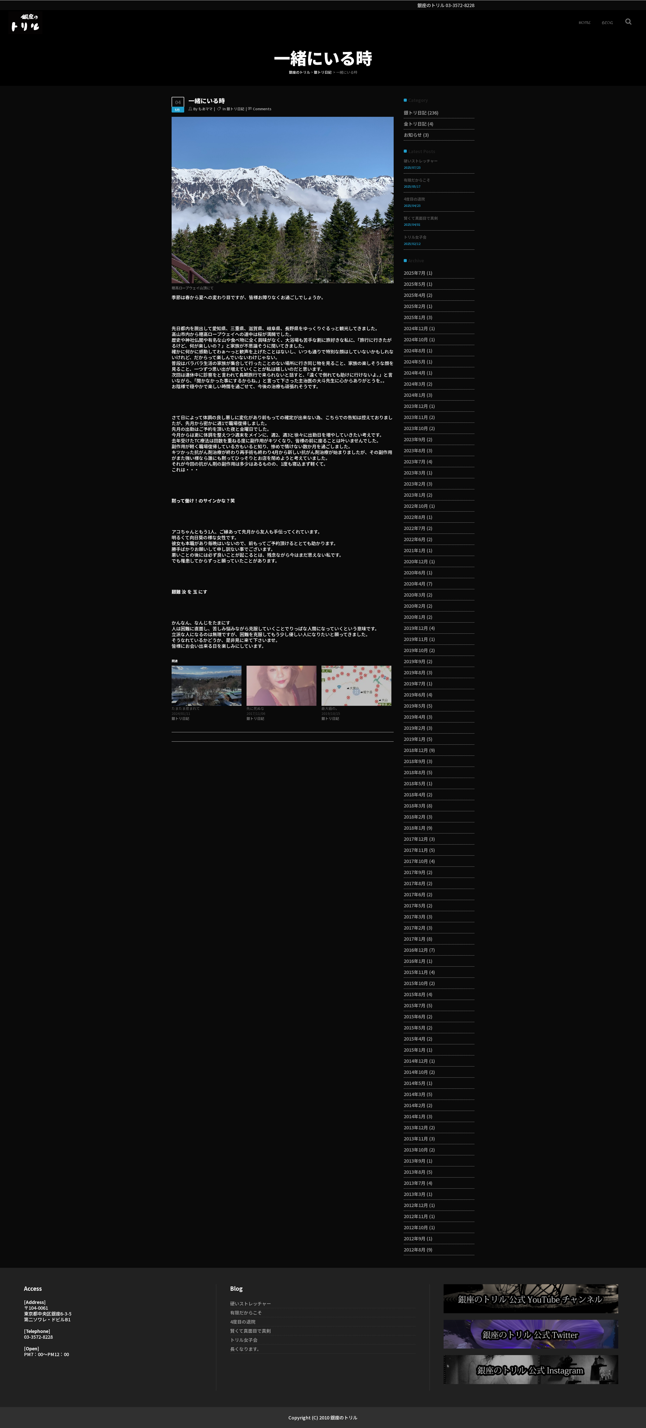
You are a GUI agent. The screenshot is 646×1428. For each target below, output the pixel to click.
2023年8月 (414, 450)
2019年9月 (414, 661)
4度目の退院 (414, 199)
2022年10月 (416, 505)
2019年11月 (416, 639)
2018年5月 (414, 783)
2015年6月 (414, 1016)
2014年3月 (414, 1094)
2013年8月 (414, 1171)
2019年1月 (414, 739)
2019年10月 (416, 650)
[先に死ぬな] (281, 686)
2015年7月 (414, 1005)
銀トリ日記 (323, 72)
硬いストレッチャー (421, 160)
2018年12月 (416, 750)
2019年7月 (414, 683)
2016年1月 (414, 961)
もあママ (205, 108)
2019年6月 (414, 694)
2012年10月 (416, 1227)
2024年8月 (414, 350)
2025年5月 (414, 284)
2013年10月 (416, 1149)
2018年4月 (414, 794)
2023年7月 (414, 461)
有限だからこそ (417, 180)
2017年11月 (416, 850)
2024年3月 (414, 383)
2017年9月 (414, 872)
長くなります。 (245, 1349)
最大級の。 (330, 708)
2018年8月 (414, 772)
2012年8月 (414, 1249)
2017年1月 (414, 938)
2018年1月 (414, 827)
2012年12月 (416, 1205)
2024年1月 (414, 394)
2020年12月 (416, 561)
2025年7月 (414, 272)
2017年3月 (414, 916)
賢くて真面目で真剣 (421, 218)
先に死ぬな (255, 708)
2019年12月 (416, 628)
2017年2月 (414, 927)
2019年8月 (414, 672)
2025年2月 (414, 306)
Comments (262, 108)
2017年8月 (414, 883)
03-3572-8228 (460, 5)
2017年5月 (414, 905)
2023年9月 (414, 439)
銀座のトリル (299, 72)
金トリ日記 (415, 123)
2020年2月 (414, 605)
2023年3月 (414, 472)
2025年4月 (414, 295)
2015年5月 (414, 1027)
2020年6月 (414, 572)
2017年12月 (416, 838)
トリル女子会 (415, 237)
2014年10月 (416, 1072)
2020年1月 (414, 616)
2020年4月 (414, 583)
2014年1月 (414, 1116)
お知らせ (413, 134)
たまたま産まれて (186, 708)
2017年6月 (414, 894)
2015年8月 (414, 994)
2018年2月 (414, 816)
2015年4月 (414, 1038)
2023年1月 (414, 494)
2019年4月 (414, 716)
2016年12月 (416, 949)
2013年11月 (416, 1138)
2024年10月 (416, 339)
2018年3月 (414, 805)
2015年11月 (416, 972)
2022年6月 (414, 539)
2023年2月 (414, 483)
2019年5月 (414, 705)
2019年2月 (414, 727)
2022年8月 (414, 517)
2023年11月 (416, 417)
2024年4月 (414, 372)
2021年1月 (414, 550)
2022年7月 (414, 528)
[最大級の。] (356, 686)
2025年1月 (414, 317)
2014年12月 (416, 1060)
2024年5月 (414, 361)
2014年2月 (414, 1105)
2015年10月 (416, 983)
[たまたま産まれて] (206, 686)
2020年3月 (414, 594)
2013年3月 (414, 1194)
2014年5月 (414, 1083)
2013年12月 (416, 1127)
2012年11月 (416, 1216)
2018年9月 (414, 761)
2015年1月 (414, 1049)
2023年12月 (416, 406)
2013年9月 (414, 1160)
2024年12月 (416, 328)
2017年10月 (416, 861)
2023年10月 (416, 428)
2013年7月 (414, 1183)
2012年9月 (414, 1238)
